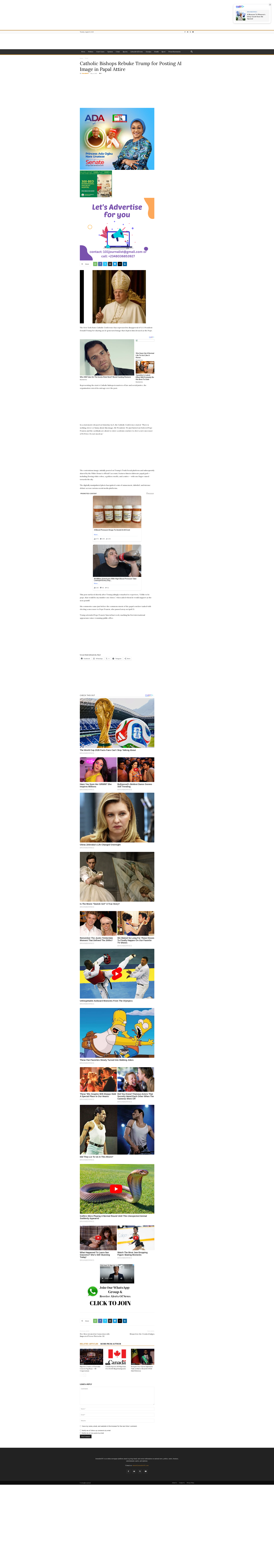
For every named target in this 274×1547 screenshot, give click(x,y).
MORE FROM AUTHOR (110, 1344)
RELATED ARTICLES (89, 1344)
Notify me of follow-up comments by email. (96, 1430)
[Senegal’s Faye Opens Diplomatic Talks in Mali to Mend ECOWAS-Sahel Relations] (142, 1357)
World (82, 1364)
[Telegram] (115, 264)
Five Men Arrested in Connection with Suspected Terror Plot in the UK (94, 1335)
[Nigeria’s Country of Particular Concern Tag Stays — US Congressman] (91, 1357)
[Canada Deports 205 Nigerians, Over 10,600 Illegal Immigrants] (117, 1357)
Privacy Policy (190, 1483)
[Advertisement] (64, 15)
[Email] (120, 264)
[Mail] (187, 31)
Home (81, 58)
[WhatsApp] (95, 264)
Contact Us (182, 1483)
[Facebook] (185, 31)
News (83, 52)
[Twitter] (190, 31)
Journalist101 (85, 73)
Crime (118, 52)
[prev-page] (81, 1375)
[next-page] (84, 1375)
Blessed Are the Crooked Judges (142, 1334)
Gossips (148, 52)
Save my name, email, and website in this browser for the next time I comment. (109, 1426)
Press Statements (174, 52)
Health (156, 52)
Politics (90, 52)
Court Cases (100, 52)
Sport (163, 52)
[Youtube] (193, 31)
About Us (174, 1483)
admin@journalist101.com (141, 1465)
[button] (191, 52)
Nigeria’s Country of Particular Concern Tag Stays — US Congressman (90, 1369)
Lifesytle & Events (136, 52)
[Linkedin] (125, 264)
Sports (125, 52)
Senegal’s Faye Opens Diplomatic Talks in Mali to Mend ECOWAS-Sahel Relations (142, 1369)
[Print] (110, 264)
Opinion (110, 52)
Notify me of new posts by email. (93, 1433)
